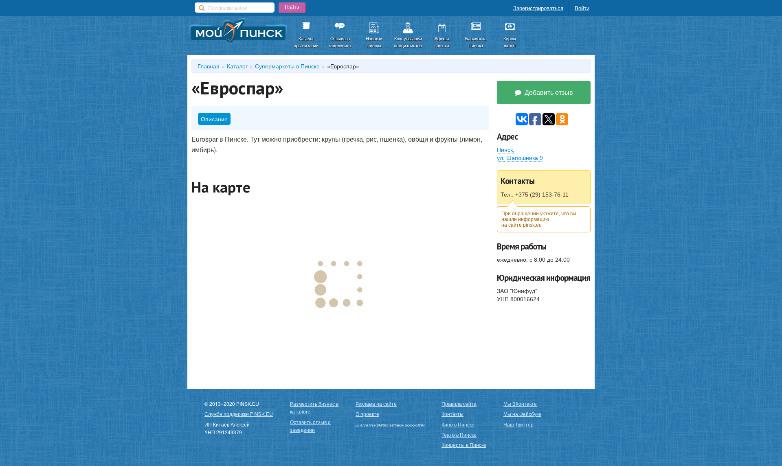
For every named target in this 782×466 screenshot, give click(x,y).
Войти (582, 8)
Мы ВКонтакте (520, 403)
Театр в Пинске (459, 434)
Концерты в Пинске (464, 444)
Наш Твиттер (518, 424)
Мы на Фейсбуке (522, 413)
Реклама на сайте (376, 403)
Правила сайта (459, 403)
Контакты (452, 413)
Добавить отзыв (548, 92)
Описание (214, 119)
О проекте (367, 413)
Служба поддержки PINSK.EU (238, 413)
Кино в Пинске (458, 424)
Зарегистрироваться (538, 8)
